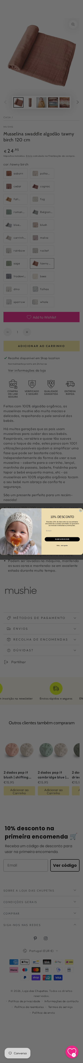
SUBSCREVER (62, 539)
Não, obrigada (62, 545)
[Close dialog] (80, 510)
